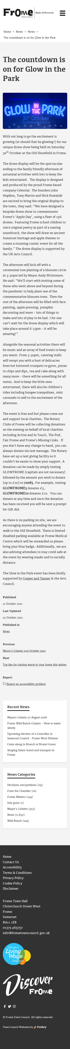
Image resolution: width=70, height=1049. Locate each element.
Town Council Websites (16, 1027)
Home (7, 857)
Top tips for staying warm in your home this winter (35, 664)
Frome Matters (16, 797)
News (6, 631)
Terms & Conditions (17, 873)
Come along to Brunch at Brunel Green (32, 744)
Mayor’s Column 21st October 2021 (24, 651)
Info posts (13, 803)
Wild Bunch (14, 820)
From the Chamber (19, 791)
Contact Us (11, 862)
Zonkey (41, 1027)
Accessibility (12, 867)
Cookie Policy (12, 883)
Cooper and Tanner (36, 578)
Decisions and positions (22, 785)
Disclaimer (10, 889)
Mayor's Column (17, 809)
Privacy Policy (13, 878)
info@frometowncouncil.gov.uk (26, 933)
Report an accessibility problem (26, 684)
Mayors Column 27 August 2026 (27, 717)
